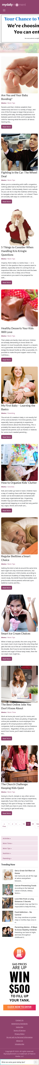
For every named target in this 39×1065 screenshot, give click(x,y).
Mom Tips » (7, 848)
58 (33, 824)
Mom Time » (7, 843)
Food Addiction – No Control (23, 913)
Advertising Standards (19, 1024)
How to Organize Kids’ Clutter (19, 482)
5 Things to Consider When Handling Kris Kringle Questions (17, 251)
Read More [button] (7, 127)
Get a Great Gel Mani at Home (25, 871)
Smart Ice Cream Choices (15, 633)
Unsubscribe (19, 1044)
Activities (11, 487)
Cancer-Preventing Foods (25, 885)
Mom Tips (11, 103)
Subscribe (19, 1027)
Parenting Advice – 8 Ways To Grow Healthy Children (26, 928)
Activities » (7, 838)
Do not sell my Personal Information (19, 1037)
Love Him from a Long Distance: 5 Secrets (24, 900)
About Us (19, 1041)
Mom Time (12, 712)
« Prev (4, 825)
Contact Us (19, 1020)
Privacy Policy (19, 1034)
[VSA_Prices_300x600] (19, 977)
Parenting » (7, 858)
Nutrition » (7, 853)
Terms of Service (19, 1030)
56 (24, 824)
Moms (3, 103)
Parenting (11, 413)
